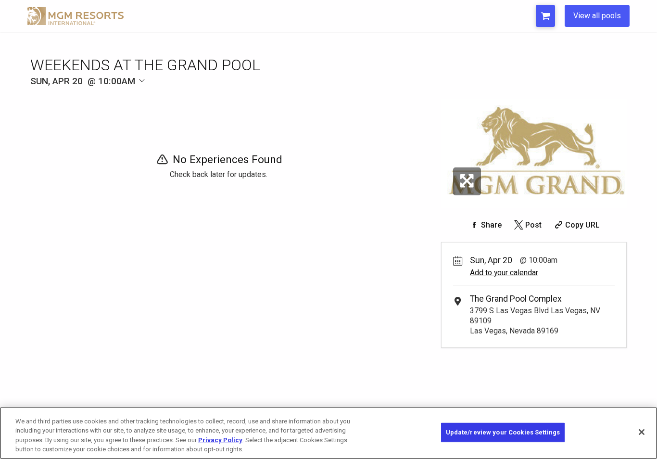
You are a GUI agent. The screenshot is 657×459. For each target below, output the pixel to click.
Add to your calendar (504, 272)
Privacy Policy (220, 440)
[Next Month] (187, 97)
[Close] (641, 432)
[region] (328, 433)
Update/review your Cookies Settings (503, 432)
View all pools (597, 15)
